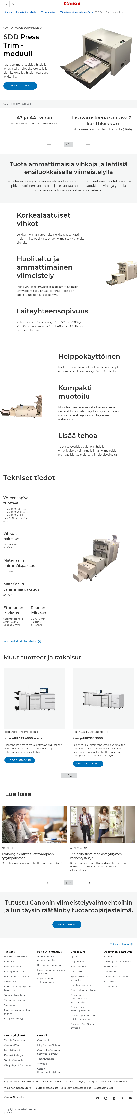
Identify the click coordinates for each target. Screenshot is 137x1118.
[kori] (5, 4)
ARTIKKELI (7, 848)
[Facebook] (97, 1098)
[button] (49, 144)
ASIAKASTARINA (78, 848)
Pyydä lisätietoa (66, 924)
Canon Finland (13, 1097)
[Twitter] (122, 1098)
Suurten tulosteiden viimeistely (22, 28)
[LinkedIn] (114, 1098)
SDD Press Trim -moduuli (17, 103)
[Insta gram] (105, 1098)
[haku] (13, 4)
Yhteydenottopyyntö (20, 86)
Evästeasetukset (103, 1087)
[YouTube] (130, 1098)
